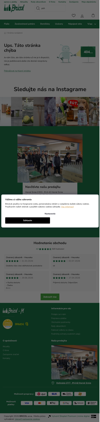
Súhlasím (27, 220)
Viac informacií (74, 206)
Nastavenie (49, 213)
